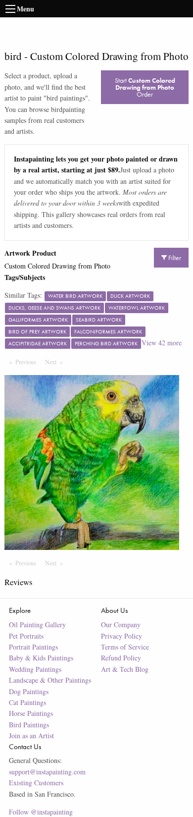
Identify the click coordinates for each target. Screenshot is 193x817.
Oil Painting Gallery (37, 624)
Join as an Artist (31, 735)
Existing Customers (36, 782)
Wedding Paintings (35, 669)
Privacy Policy (121, 636)
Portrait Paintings (33, 647)
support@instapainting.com (47, 771)
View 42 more (162, 342)
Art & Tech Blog (124, 669)
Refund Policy (121, 657)
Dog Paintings (28, 691)
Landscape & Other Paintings (50, 680)
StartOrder (145, 87)
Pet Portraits (26, 636)
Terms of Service (125, 647)
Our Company (121, 624)
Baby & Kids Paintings (41, 657)
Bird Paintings (29, 724)
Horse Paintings (31, 713)
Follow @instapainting (41, 812)
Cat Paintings (27, 702)
